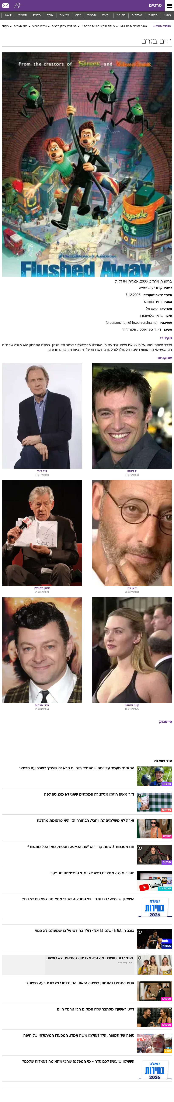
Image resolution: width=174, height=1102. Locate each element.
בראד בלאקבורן (152, 315)
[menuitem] (153, 15)
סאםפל (152, 308)
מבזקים (137, 15)
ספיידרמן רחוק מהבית (64, 26)
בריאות (64, 15)
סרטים (155, 5)
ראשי (167, 15)
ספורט (120, 15)
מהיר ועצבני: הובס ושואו (133, 26)
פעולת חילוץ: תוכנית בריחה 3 (98, 26)
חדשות (153, 15)
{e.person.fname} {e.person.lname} (132, 322)
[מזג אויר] (17, 6)
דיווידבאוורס (153, 301)
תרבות (91, 15)
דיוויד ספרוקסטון (150, 329)
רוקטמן (5, 26)
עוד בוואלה (163, 761)
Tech (8, 15)
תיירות (22, 15)
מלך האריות (20, 26)
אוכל (50, 15)
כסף (78, 15)
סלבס (37, 15)
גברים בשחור (39, 26)
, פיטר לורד (130, 329)
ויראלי (106, 15)
